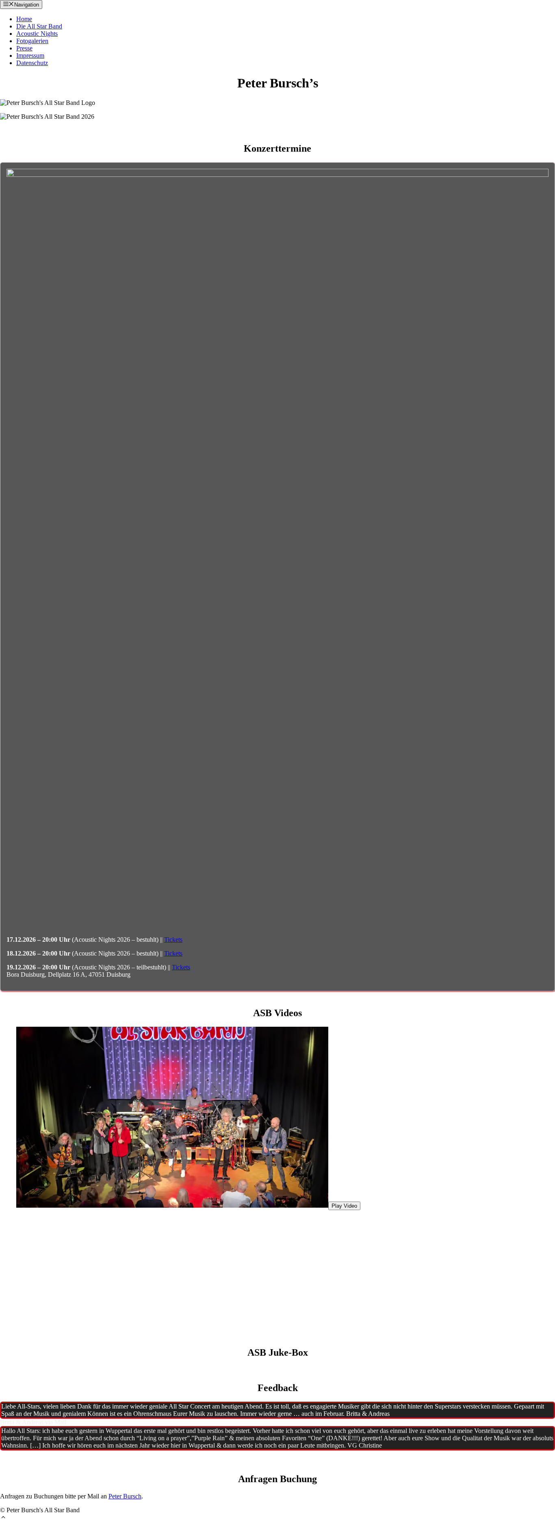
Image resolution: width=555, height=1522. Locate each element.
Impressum (30, 55)
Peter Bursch (124, 1496)
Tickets (173, 939)
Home (24, 18)
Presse (24, 48)
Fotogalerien (32, 40)
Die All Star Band (39, 26)
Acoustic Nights (37, 33)
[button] (3, 1518)
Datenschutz (32, 62)
